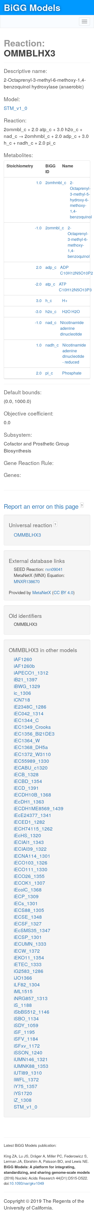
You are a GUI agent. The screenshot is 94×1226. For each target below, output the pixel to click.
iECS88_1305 (29, 909)
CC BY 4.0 (63, 592)
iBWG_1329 (27, 686)
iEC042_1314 (29, 713)
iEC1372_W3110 (32, 754)
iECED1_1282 (29, 821)
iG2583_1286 (28, 970)
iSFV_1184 (26, 1038)
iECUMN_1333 (30, 943)
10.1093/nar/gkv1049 (27, 1183)
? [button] (82, 505)
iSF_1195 (24, 1031)
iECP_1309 (26, 896)
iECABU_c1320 (31, 767)
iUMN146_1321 (31, 1059)
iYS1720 (23, 1093)
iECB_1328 (26, 774)
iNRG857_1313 (31, 998)
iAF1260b (24, 665)
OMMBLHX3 (27, 534)
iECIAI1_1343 (29, 841)
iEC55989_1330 (31, 760)
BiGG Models (32, 7)
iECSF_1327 (28, 923)
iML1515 (23, 991)
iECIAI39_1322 (30, 848)
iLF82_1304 (27, 984)
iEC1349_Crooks (32, 726)
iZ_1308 (23, 1099)
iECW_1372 (27, 950)
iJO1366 (23, 977)
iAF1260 (23, 659)
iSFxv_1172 (27, 1045)
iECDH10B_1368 (32, 794)
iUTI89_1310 (28, 1072)
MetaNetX (41, 592)
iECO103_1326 (30, 862)
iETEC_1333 (28, 964)
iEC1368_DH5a (31, 747)
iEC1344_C (26, 720)
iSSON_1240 (28, 1052)
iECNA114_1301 (32, 855)
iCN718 (22, 699)
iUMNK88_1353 (31, 1065)
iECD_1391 (26, 787)
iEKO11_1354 (29, 957)
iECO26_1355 (29, 875)
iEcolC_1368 (28, 889)
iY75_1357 (25, 1086)
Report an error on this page (42, 506)
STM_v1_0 (15, 107)
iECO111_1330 (30, 869)
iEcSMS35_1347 (32, 930)
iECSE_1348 (28, 916)
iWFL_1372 (26, 1079)
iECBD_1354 (28, 781)
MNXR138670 (27, 581)
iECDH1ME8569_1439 (38, 808)
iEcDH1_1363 (29, 801)
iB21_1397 (25, 679)
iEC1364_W (27, 740)
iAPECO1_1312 (31, 672)
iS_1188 (23, 1004)
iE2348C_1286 (30, 706)
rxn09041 (54, 569)
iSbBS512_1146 (31, 1011)
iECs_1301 (26, 903)
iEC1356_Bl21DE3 (34, 733)
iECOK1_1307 (29, 882)
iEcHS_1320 (27, 835)
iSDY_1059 (26, 1025)
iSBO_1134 (26, 1018)
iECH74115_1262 (33, 828)
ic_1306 (22, 692)
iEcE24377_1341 (32, 815)
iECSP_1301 (28, 936)
